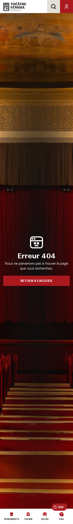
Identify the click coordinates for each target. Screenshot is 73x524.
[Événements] (12, 514)
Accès (44, 519)
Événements (11, 519)
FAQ (61, 519)
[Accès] (45, 514)
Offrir (28, 519)
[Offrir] (28, 514)
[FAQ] (61, 514)
